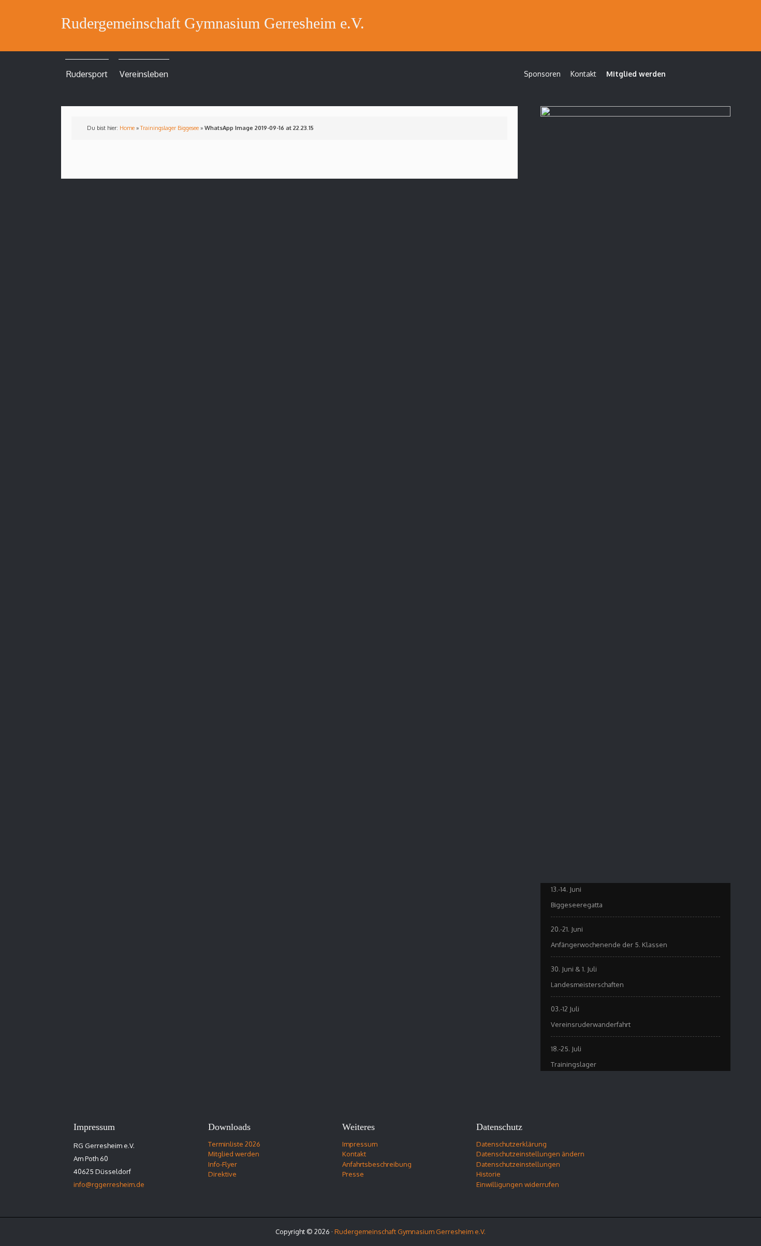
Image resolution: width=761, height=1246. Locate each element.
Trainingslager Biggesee (169, 128)
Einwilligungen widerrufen (517, 1184)
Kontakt (583, 73)
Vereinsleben (144, 74)
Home (127, 128)
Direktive (222, 1174)
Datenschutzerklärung (511, 1144)
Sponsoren (542, 73)
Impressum (359, 1144)
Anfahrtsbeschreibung (377, 1164)
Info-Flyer (222, 1164)
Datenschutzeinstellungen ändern (530, 1154)
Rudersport (87, 74)
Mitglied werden (636, 73)
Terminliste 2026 (234, 1144)
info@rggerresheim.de (109, 1184)
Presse (353, 1174)
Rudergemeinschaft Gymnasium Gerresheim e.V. (212, 23)
